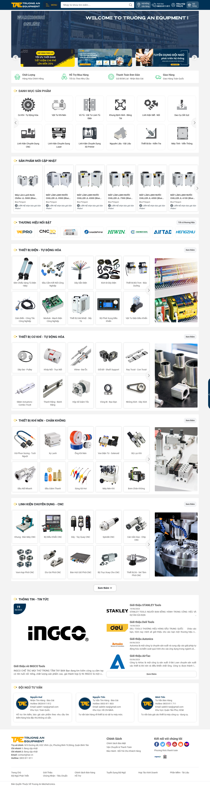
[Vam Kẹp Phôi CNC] (24, 558)
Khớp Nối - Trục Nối (53, 369)
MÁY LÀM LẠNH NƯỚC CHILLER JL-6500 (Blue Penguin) (150, 197)
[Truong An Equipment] (105, 34)
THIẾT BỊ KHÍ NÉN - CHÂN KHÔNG (42, 420)
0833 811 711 (134, 703)
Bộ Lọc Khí (136, 453)
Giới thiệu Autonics (141, 639)
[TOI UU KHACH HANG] (105, 58)
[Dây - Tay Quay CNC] (80, 523)
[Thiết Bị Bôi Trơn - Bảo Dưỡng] (136, 268)
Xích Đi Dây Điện (108, 283)
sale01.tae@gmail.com (13, 707)
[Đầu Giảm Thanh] (52, 474)
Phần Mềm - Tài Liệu (179, 772)
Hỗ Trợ (78, 776)
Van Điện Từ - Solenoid (108, 453)
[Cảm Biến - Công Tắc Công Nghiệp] (24, 304)
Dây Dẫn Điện (80, 283)
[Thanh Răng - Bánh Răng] (52, 388)
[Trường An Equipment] (25, 5)
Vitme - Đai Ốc (80, 369)
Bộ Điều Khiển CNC (53, 537)
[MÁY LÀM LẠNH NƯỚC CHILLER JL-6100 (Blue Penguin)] (183, 179)
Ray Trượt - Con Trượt (136, 369)
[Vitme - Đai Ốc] (80, 355)
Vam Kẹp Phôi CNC (25, 572)
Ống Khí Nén (81, 453)
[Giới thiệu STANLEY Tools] (117, 611)
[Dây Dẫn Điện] (80, 268)
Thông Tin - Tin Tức (34, 599)
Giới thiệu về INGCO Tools (29, 666)
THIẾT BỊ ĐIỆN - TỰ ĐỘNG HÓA (40, 250)
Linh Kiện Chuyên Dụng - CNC (41, 504)
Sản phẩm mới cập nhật (38, 161)
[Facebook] (156, 744)
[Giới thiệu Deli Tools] (117, 628)
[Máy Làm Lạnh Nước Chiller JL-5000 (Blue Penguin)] (28, 179)
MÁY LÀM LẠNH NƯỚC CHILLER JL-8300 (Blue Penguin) (88, 197)
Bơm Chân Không (136, 488)
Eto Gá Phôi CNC (53, 572)
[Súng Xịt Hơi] (80, 474)
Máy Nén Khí (109, 488)
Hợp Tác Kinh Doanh (148, 772)
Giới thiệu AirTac (140, 655)
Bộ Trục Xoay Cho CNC (108, 572)
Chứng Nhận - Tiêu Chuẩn (55, 776)
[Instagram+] (168, 744)
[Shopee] (180, 744)
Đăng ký (179, 6)
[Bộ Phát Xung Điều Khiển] (108, 304)
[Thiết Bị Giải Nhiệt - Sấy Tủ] (80, 304)
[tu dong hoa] (176, 290)
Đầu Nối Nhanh (25, 488)
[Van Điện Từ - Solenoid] (108, 439)
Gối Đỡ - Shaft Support (108, 369)
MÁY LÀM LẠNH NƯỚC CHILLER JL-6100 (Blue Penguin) (181, 197)
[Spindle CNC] (108, 523)
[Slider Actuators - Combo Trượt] (24, 388)
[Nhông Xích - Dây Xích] (136, 388)
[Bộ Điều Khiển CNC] (52, 523)
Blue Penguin (20, 202)
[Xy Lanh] (52, 439)
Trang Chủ (16, 772)
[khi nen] (176, 459)
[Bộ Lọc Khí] (136, 439)
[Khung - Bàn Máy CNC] (24, 523)
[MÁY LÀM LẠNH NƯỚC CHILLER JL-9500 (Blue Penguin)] (59, 179)
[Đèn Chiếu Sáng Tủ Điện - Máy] (24, 268)
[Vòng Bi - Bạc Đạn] (108, 388)
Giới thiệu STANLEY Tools (145, 605)
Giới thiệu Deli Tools (142, 622)
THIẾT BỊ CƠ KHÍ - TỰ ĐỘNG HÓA (41, 337)
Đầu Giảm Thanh (53, 488)
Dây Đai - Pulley (25, 369)
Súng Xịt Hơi (81, 488)
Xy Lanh (53, 453)
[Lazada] (186, 744)
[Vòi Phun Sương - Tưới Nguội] (24, 439)
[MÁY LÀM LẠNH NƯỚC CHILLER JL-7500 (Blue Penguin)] (121, 179)
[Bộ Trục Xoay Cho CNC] (108, 558)
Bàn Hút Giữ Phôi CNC (80, 572)
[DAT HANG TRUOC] (48, 58)
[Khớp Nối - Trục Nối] (52, 355)
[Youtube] (174, 744)
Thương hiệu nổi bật (35, 222)
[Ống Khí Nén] (80, 439)
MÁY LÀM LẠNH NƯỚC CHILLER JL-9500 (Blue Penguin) (57, 197)
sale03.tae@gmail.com (138, 707)
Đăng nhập (180, 4)
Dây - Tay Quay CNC (80, 537)
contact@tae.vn (25, 755)
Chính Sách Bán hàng (85, 772)
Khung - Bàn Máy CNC (25, 537)
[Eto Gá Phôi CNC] (52, 558)
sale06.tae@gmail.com (75, 707)
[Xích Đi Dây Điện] (108, 268)
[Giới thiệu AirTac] (117, 661)
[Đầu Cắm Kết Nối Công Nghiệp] (52, 268)
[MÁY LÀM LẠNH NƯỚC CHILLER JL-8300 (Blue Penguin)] (90, 179)
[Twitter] (162, 744)
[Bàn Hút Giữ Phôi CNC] (80, 558)
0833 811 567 (197, 701)
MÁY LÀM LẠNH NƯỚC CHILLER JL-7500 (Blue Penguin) (119, 197)
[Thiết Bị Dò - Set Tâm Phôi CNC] (136, 558)
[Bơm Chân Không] (136, 474)
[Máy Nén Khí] (108, 474)
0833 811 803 (72, 703)
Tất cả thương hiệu (186, 222)
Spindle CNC (108, 537)
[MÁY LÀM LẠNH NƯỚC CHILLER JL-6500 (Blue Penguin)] (152, 179)
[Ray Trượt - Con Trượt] (136, 355)
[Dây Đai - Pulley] (24, 355)
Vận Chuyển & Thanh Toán (119, 747)
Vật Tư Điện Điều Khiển (136, 318)
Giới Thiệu (47, 772)
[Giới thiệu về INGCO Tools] (58, 633)
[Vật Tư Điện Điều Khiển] (136, 304)
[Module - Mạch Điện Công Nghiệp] (52, 304)
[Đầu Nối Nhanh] (24, 474)
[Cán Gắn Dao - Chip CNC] (136, 523)
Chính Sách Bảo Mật (116, 743)
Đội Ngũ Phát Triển (20, 776)
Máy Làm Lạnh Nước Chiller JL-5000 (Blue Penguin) (25, 197)
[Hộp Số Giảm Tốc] (80, 388)
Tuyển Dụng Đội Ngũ (116, 772)
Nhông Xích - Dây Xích (136, 402)
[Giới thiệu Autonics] (117, 644)
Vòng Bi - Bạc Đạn (108, 402)
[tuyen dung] (162, 58)
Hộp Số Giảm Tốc (80, 402)
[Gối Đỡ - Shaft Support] (108, 355)
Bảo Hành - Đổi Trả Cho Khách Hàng (124, 751)
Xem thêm (190, 250)
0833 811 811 (26, 758)
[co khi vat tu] (176, 375)
